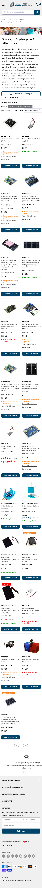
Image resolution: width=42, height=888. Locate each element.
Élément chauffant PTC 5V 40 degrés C (31, 140)
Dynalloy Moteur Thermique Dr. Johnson (30, 661)
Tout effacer (5, 111)
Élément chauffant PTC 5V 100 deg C (9, 447)
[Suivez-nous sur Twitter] (8, 856)
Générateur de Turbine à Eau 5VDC (10, 661)
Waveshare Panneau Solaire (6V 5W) (10, 140)
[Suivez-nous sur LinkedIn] (29, 856)
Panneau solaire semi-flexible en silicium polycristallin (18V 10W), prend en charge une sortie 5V (31, 264)
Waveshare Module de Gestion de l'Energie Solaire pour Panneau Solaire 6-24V (31, 199)
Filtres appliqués (9, 103)
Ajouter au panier (10, 166)
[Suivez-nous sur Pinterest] (16, 856)
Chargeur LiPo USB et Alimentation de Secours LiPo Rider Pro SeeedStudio (31, 448)
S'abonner (21, 831)
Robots (10, 19)
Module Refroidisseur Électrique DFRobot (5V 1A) (30, 609)
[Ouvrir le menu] (3, 5)
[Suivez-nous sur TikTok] (25, 856)
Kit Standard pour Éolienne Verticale (30, 507)
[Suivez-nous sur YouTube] (20, 856)
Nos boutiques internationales (11, 841)
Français (7, 845)
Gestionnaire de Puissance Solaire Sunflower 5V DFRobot (9, 327)
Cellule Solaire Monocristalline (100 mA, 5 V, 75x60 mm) (10, 559)
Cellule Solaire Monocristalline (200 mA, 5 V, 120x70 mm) (10, 610)
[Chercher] (37, 12)
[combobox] (18, 12)
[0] (38, 4)
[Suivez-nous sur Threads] (33, 856)
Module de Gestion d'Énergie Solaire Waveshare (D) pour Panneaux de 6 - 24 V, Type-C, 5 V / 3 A (10, 388)
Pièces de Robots (19, 19)
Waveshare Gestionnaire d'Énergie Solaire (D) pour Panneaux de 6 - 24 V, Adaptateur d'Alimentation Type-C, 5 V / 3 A (9, 201)
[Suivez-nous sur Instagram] (12, 856)
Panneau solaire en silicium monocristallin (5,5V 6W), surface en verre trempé (30, 386)
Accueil (3, 19)
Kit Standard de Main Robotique (7, 507)
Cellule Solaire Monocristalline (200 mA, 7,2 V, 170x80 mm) (31, 559)
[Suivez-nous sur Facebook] (3, 856)
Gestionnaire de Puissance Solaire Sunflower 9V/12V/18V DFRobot (31, 327)
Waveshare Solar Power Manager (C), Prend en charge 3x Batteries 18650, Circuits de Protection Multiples (9, 265)
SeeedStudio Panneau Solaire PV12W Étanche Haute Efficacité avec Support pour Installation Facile (10, 721)
